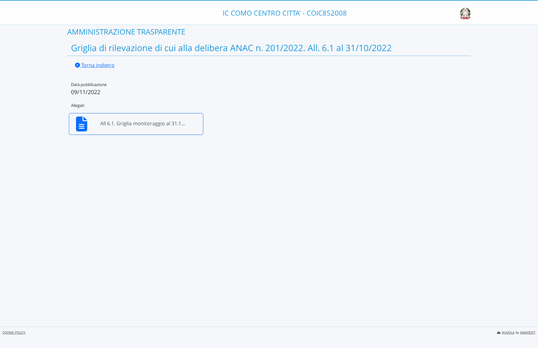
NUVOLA (508, 333)
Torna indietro (97, 65)
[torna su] (525, 329)
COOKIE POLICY (14, 333)
